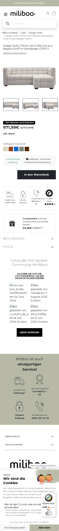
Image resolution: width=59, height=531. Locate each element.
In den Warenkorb (36, 174)
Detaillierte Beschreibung (15, 53)
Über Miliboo (12, 436)
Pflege (8, 246)
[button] (19, 293)
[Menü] (54, 494)
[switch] (48, 513)
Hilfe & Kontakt (14, 444)
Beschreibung (14, 238)
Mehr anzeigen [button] (29, 332)
